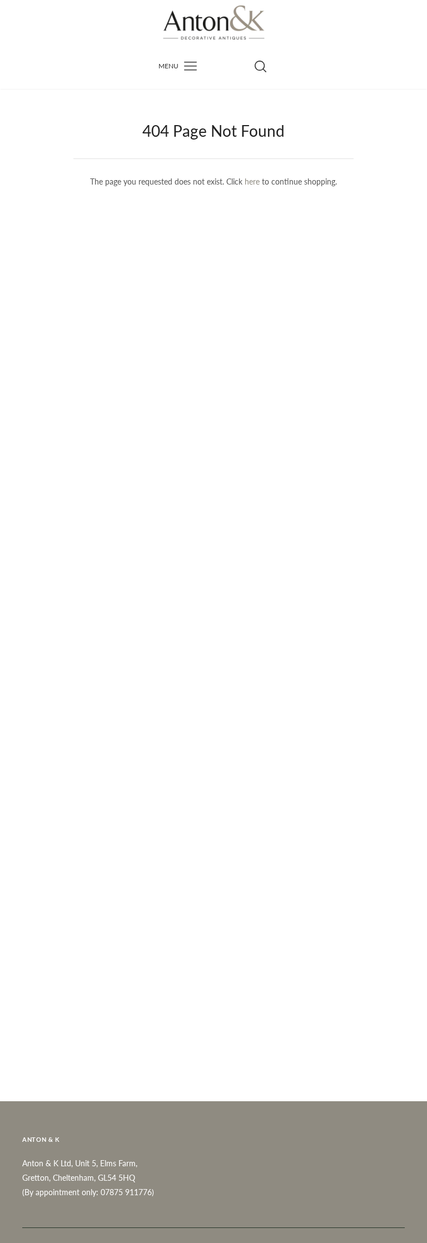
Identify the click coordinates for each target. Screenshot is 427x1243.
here (252, 181)
